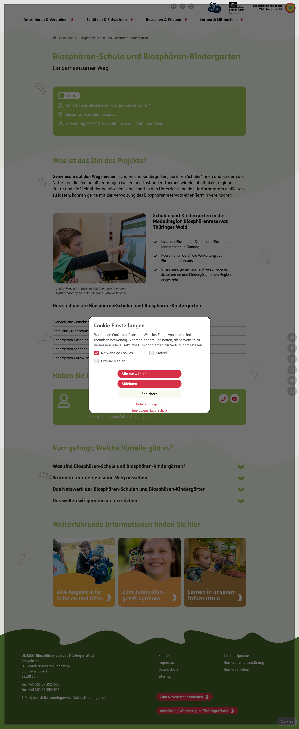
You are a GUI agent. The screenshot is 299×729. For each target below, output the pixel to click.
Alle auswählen (134, 374)
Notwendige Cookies (117, 353)
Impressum (140, 410)
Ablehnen (129, 384)
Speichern (150, 394)
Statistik (162, 353)
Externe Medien (113, 361)
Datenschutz (158, 410)
